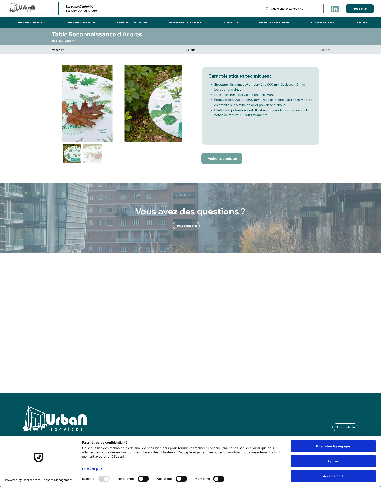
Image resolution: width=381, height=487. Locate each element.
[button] (28, 22)
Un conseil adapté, (79, 6)
